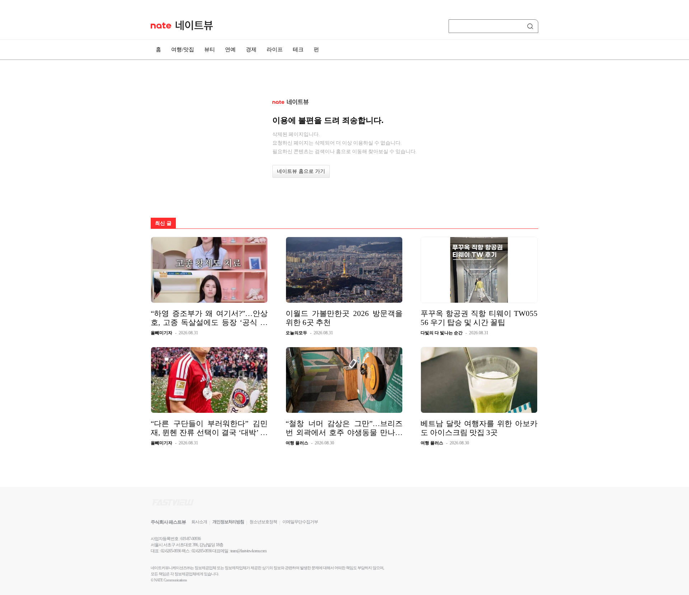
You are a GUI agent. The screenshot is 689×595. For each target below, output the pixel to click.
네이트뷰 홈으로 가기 (301, 171)
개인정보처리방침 (228, 521)
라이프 (275, 49)
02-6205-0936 (171, 550)
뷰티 (209, 49)
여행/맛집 (182, 49)
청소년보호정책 (263, 521)
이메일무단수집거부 (300, 521)
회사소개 (199, 521)
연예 (230, 49)
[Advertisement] (574, 192)
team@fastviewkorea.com (248, 550)
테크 (298, 49)
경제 (251, 49)
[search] (531, 26)
